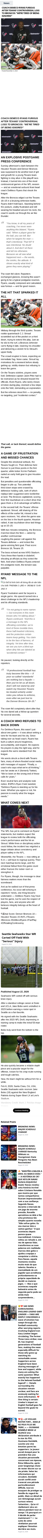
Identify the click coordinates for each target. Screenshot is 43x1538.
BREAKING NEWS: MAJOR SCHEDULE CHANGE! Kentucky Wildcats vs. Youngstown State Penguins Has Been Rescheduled (27, 1154)
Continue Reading (21, 1110)
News (6, 3)
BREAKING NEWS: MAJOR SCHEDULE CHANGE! (27, 1129)
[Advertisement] (21, 93)
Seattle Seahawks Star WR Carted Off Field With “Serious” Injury (19, 937)
